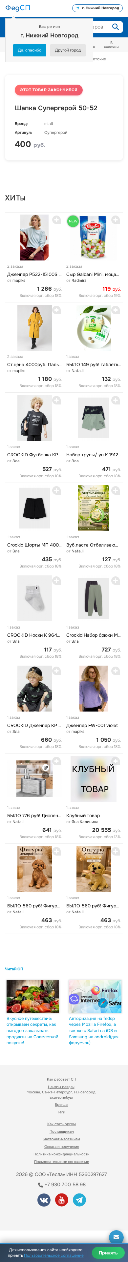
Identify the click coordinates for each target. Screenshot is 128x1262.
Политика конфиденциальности (61, 1154)
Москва (33, 1092)
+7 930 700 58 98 (64, 1184)
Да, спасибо (29, 50)
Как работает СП (61, 1079)
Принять (108, 1253)
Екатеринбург (62, 1097)
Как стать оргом (61, 1124)
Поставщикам (62, 1131)
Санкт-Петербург (57, 1092)
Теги (61, 1112)
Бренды (61, 1104)
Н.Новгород (85, 1092)
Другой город (68, 50)
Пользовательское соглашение (61, 1161)
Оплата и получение (61, 1146)
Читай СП (14, 969)
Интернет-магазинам (61, 1139)
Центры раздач (61, 1087)
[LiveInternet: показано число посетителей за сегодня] (29, 1216)
